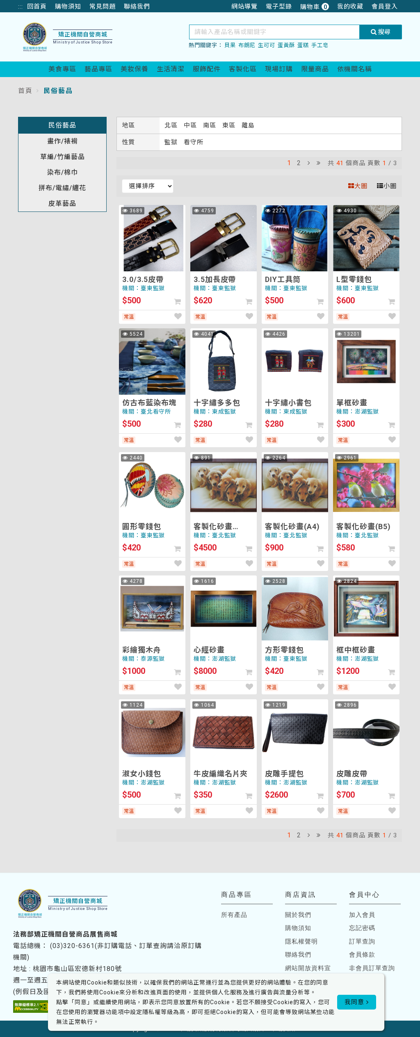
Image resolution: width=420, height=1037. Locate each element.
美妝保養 (134, 69)
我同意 (355, 1002)
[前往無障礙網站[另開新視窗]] (31, 1006)
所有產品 (234, 915)
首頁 (25, 91)
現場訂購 (279, 69)
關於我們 (298, 915)
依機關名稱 (354, 69)
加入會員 (362, 915)
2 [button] (299, 163)
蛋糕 (303, 45)
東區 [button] (229, 125)
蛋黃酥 (286, 45)
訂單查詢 (362, 941)
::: (20, 6)
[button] (309, 163)
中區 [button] (191, 125)
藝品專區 (98, 69)
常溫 (129, 317)
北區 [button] (172, 125)
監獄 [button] (172, 142)
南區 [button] (210, 125)
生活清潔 (171, 69)
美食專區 (62, 69)
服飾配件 (207, 69)
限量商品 (315, 69)
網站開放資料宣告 (308, 972)
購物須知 (298, 928)
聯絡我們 (298, 954)
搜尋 (383, 32)
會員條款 (362, 954)
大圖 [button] (361, 186)
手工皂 (320, 45)
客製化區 (243, 69)
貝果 (230, 45)
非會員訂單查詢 (372, 968)
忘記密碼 (362, 928)
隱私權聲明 (301, 941)
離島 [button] (248, 125)
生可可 (266, 45)
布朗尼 (247, 45)
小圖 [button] (390, 186)
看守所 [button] (193, 142)
